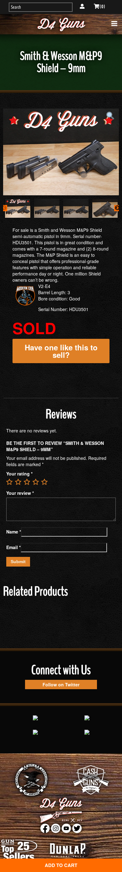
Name (13, 532)
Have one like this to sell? (61, 351)
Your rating (19, 473)
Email (13, 547)
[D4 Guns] (61, 24)
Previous (4, 208)
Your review (20, 493)
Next (117, 208)
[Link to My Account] (82, 6)
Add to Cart (61, 865)
